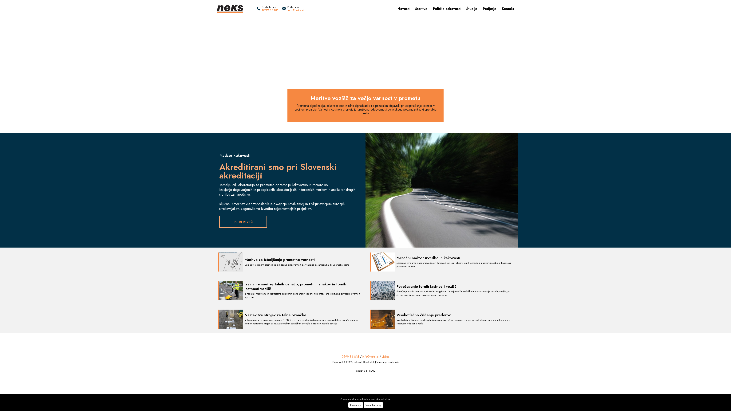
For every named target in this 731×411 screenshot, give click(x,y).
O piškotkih (368, 362)
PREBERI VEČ (243, 222)
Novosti (403, 8)
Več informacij (373, 405)
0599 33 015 (270, 10)
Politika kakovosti (446, 8)
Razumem (355, 405)
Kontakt (508, 8)
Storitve (421, 8)
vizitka (385, 356)
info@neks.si (295, 10)
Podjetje (489, 8)
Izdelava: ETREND (365, 371)
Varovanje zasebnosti (388, 362)
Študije (471, 8)
